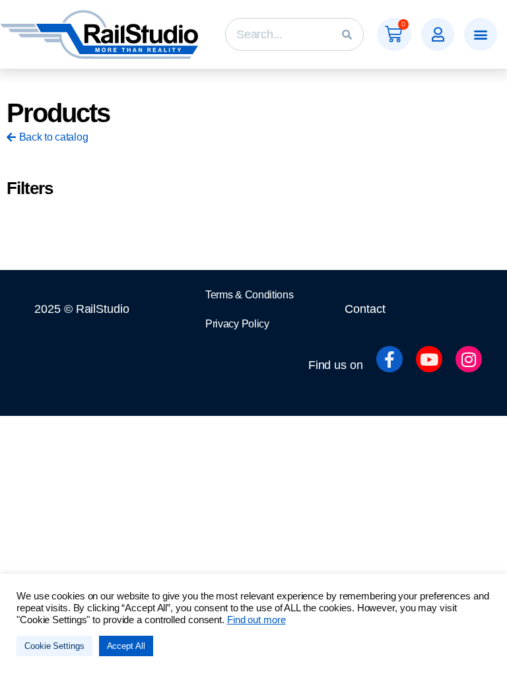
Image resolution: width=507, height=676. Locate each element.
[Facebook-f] (389, 359)
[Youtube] (429, 359)
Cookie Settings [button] (54, 646)
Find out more (256, 620)
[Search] (346, 34)
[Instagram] (469, 359)
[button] (437, 34)
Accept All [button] (126, 646)
